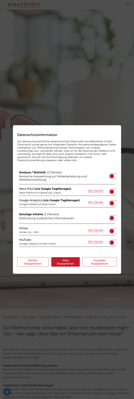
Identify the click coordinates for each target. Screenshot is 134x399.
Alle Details (95, 190)
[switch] (112, 175)
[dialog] (67, 199)
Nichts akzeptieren (33, 262)
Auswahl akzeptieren (99, 262)
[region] (67, 209)
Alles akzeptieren (65, 262)
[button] (112, 176)
